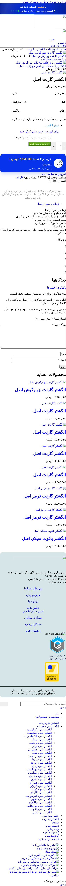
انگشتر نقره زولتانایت (39, 769)
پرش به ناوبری (57, 1)
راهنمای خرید (33, 630)
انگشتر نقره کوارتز (41, 785)
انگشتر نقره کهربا (42, 789)
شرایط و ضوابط (33, 588)
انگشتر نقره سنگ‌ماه (40, 772)
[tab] (48, 203)
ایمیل (62, 360)
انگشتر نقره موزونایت (39, 805)
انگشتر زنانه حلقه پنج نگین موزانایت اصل (42, 65)
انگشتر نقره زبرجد (41, 762)
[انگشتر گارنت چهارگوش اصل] (47, 382)
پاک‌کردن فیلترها (56, 287)
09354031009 (58, 45)
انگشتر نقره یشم (42, 812)
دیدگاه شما (58, 324)
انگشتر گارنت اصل (49, 411)
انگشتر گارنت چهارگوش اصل (48, 55)
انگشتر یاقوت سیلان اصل (44, 538)
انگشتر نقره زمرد (42, 766)
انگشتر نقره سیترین (40, 775)
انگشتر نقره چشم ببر (39, 749)
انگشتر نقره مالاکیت (40, 802)
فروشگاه (53, 49)
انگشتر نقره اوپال (42, 739)
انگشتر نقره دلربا (42, 759)
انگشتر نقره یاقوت (41, 809)
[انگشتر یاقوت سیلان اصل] (50, 530)
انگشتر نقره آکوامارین (39, 729)
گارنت (30, 49)
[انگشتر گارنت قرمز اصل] (50, 488)
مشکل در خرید (33, 624)
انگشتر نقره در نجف (40, 756)
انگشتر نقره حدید (42, 752)
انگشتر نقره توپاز (42, 746)
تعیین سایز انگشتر (33, 611)
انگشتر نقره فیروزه (40, 782)
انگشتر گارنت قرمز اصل (44, 496)
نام (63, 353)
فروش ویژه (33, 594)
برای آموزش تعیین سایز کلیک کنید (39, 131)
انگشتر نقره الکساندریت (38, 736)
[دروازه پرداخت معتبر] (52, 680)
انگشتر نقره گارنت (41, 792)
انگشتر (41, 49)
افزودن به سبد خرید (39, 144)
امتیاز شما (59, 318)
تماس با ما (33, 607)
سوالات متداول (33, 617)
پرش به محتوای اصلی (35, 1)
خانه (63, 49)
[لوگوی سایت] (50, 25)
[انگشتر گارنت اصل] (53, 403)
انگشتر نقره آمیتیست (39, 732)
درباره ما (33, 601)
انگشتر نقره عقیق (41, 779)
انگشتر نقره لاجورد (41, 799)
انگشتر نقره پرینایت (40, 742)
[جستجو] (4, 704)
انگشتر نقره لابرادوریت (38, 795)
